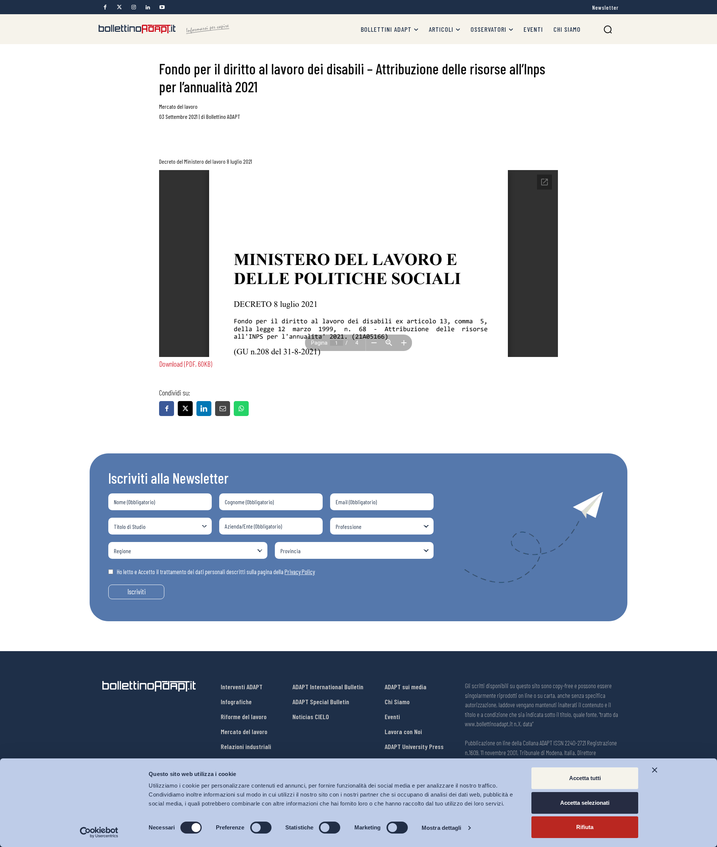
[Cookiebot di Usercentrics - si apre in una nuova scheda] (99, 832)
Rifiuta (584, 827)
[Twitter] (119, 7)
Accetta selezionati (584, 803)
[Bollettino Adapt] (164, 29)
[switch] (260, 828)
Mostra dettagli (442, 828)
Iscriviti (136, 591)
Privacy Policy (300, 571)
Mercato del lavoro (178, 106)
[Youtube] (161, 7)
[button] (607, 29)
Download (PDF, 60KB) (185, 363)
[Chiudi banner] (654, 770)
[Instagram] (133, 7)
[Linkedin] (147, 7)
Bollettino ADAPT (223, 116)
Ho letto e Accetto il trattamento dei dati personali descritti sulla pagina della (216, 571)
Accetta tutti (585, 778)
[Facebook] (105, 7)
